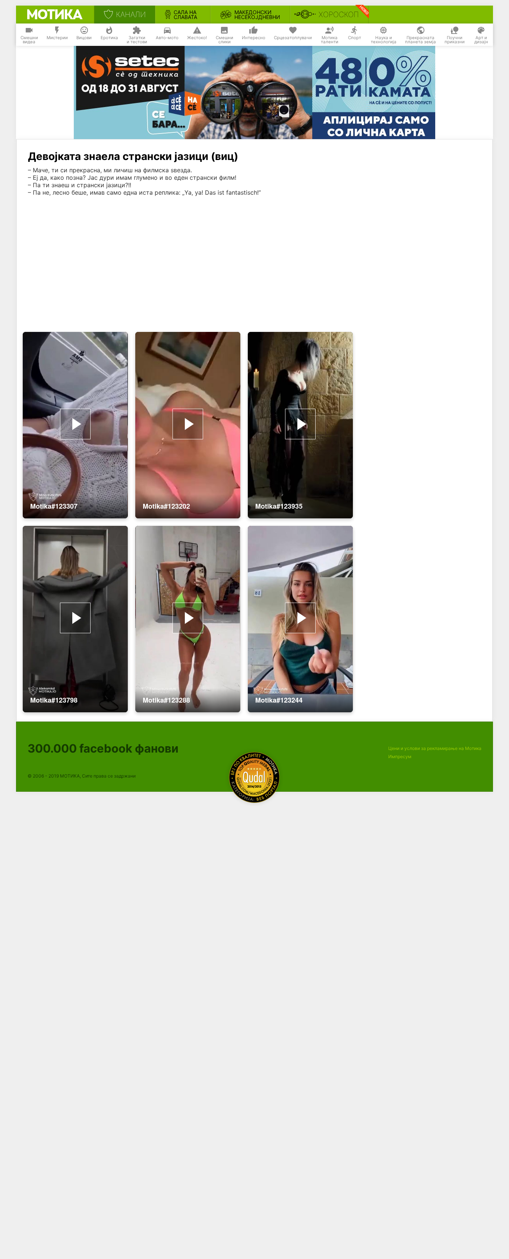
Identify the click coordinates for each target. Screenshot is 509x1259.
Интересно (253, 37)
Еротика (109, 37)
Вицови (84, 37)
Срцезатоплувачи (293, 37)
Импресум (399, 756)
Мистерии (57, 37)
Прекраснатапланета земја (420, 40)
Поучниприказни (455, 40)
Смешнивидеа (29, 40)
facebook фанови (103, 748)
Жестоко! (197, 37)
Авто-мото (167, 37)
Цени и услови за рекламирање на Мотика (434, 748)
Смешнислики (224, 40)
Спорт (354, 37)
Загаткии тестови (137, 40)
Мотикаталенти (329, 40)
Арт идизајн (481, 40)
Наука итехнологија (383, 40)
